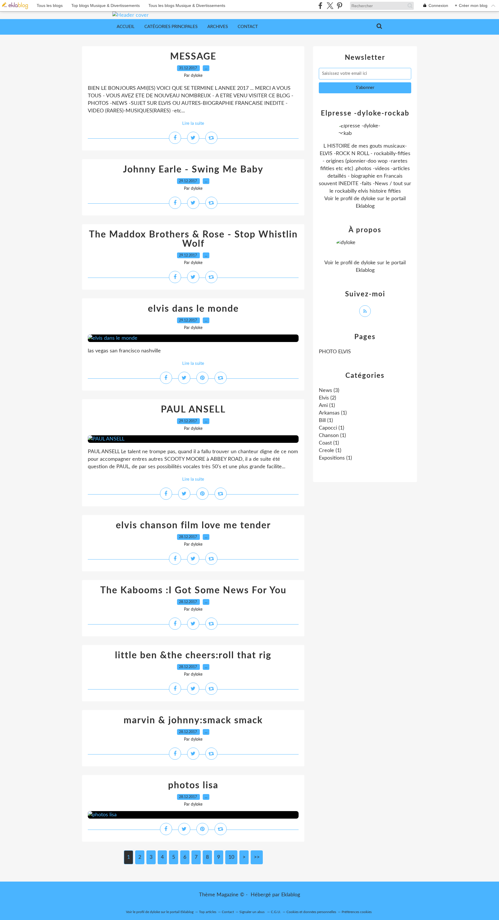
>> (257, 857)
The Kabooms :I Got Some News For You (193, 590)
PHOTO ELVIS (335, 351)
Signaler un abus (252, 912)
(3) (329, 390)
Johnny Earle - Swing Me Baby (193, 169)
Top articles (207, 912)
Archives (217, 27)
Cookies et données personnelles (311, 912)
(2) (327, 398)
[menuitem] (125, 27)
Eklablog (290, 894)
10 (231, 857)
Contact (248, 27)
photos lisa (193, 785)
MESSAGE (193, 56)
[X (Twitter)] (330, 5)
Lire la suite (193, 123)
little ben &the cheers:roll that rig (193, 655)
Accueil (126, 27)
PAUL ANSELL (193, 409)
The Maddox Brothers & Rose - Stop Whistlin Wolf (193, 239)
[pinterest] (339, 5)
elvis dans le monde (193, 308)
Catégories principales (171, 27)
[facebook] (320, 5)
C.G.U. (276, 912)
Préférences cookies (357, 912)
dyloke (368, 198)
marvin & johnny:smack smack (193, 720)
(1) (327, 405)
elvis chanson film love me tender (193, 525)
